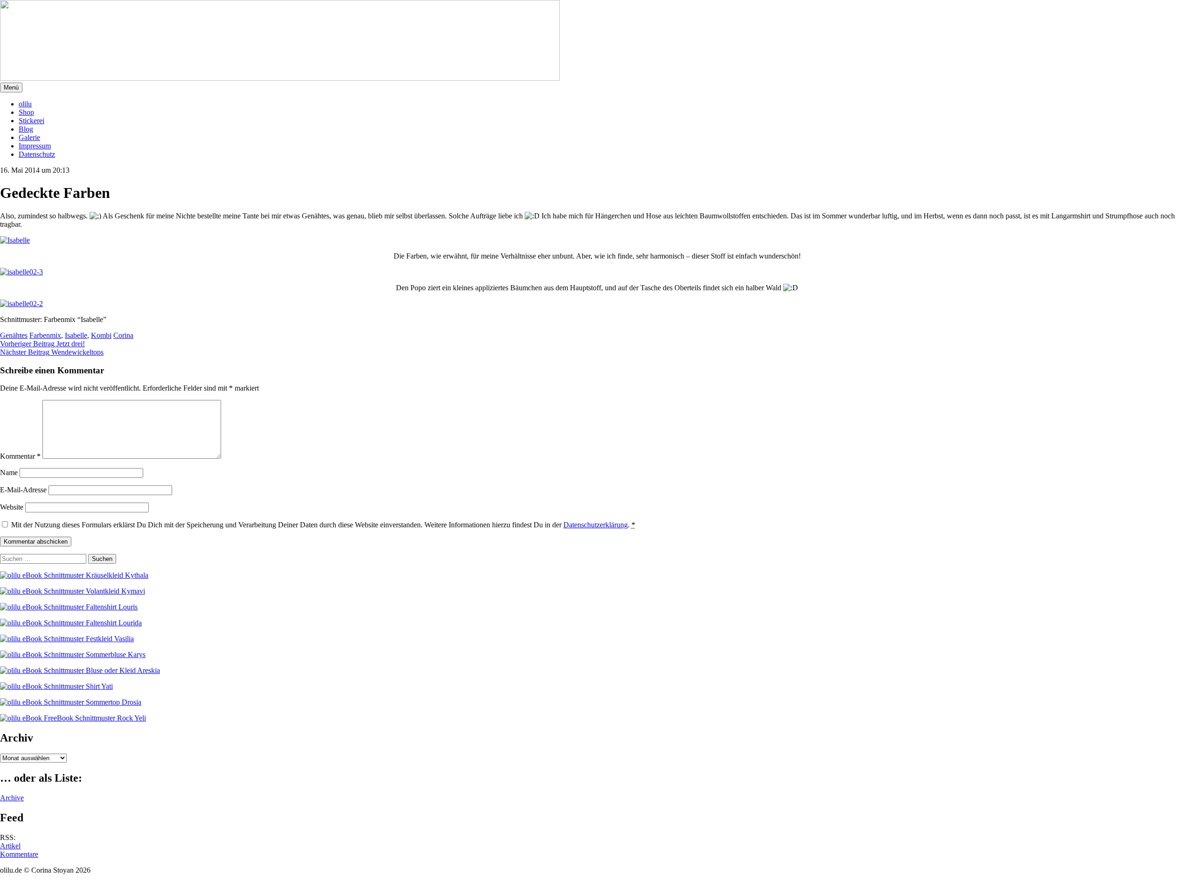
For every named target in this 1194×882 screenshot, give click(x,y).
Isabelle (76, 335)
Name (9, 472)
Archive (12, 798)
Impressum (35, 146)
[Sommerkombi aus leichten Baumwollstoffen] (15, 240)
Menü (11, 87)
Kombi (101, 335)
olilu (25, 104)
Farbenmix (45, 335)
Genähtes (14, 335)
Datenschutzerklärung (595, 525)
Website (11, 507)
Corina (123, 335)
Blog (26, 129)
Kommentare (19, 854)
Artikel (10, 846)
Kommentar (20, 456)
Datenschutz (37, 154)
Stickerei (31, 121)
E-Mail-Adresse (23, 490)
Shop (26, 112)
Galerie (29, 137)
